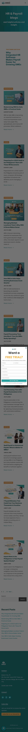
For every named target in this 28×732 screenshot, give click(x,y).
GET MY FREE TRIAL (14, 380)
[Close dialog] (26, 348)
